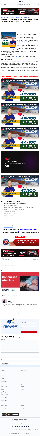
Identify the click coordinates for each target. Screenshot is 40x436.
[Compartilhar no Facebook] (33, 25)
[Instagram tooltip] (21, 426)
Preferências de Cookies (5, 383)
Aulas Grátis (23, 391)
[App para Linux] (14, 426)
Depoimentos (23, 386)
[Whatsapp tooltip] (22, 426)
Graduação (2, 391)
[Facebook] (24, 426)
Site (1, 359)
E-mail (2, 355)
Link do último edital (8, 227)
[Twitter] (26, 426)
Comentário (3, 339)
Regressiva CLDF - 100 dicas (20, 17)
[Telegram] (28, 426)
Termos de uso (20, 422)
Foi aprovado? (25, 381)
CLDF (16, 56)
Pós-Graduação (3, 392)
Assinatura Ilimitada (4, 386)
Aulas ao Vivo (23, 389)
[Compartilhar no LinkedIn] (35, 25)
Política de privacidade (20, 420)
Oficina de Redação (4, 400)
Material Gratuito (6, 17)
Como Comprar (3, 373)
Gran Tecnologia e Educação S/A (15, 429)
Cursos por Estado (4, 397)
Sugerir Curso (23, 392)
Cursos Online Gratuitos (5, 402)
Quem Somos (3, 370)
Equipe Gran (4, 258)
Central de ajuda (24, 370)
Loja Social (2, 375)
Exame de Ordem (4, 389)
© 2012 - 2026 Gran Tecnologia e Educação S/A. (20, 419)
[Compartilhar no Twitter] (34, 25)
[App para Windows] (12, 426)
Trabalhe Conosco (4, 381)
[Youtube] (19, 426)
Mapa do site (20, 423)
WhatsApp (23, 373)
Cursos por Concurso (4, 394)
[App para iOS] (15, 426)
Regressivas (12, 17)
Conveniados (3, 378)
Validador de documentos (5, 376)
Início (1, 17)
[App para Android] (17, 426)
